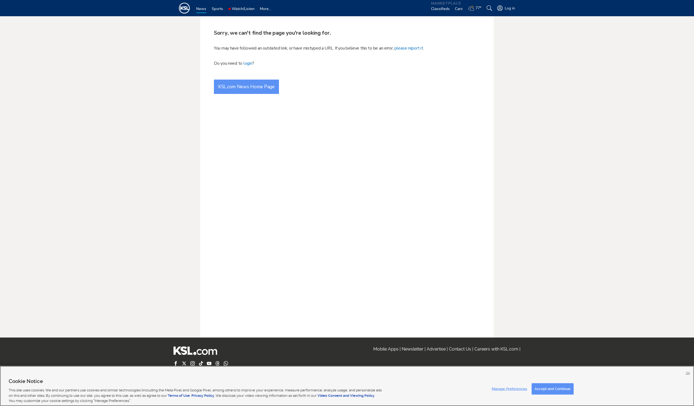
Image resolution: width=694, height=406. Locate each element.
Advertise (436, 349)
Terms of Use (179, 395)
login (247, 63)
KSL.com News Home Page (246, 86)
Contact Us (460, 349)
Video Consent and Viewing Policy (345, 395)
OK (688, 373)
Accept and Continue (552, 389)
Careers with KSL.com (496, 349)
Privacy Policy (202, 395)
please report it (408, 48)
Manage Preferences (509, 389)
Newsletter (412, 349)
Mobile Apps (386, 349)
